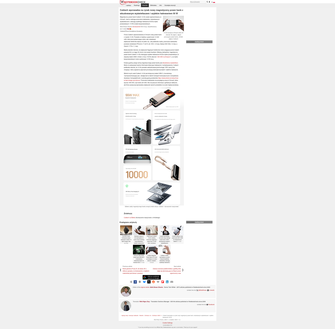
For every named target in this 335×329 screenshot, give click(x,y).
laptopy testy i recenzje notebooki (130, 315)
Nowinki (144, 5)
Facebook (211, 304)
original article (145, 287)
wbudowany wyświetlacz (170, 63)
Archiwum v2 (148, 315)
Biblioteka (153, 5)
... (132, 29)
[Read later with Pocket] (158, 281)
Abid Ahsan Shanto (156, 287)
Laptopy (128, 5)
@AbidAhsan (202, 290)
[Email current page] (171, 282)
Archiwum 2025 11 (157, 315)
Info (160, 5)
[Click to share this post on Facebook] (135, 282)
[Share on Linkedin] (167, 281)
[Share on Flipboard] (162, 281)
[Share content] (131, 282)
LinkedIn (211, 290)
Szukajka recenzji (170, 5)
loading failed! (190, 42)
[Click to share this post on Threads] (139, 282)
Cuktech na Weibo (129, 218)
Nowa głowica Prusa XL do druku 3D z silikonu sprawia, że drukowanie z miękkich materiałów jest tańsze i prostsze (136, 271)
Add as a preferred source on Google (153, 277)
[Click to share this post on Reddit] (153, 281)
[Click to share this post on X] (149, 281)
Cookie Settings (167, 323)
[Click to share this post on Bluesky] (144, 282)
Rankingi (136, 5)
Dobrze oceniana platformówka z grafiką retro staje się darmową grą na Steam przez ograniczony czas (167, 271)
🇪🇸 (130, 29)
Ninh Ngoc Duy (145, 301)
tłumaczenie (136, 27)
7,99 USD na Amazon (163, 57)
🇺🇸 (128, 29)
